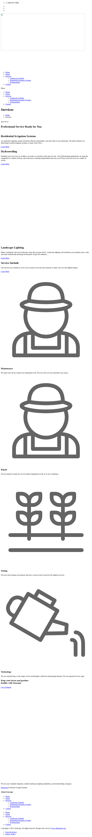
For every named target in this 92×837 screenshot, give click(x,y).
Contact (8, 84)
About (7, 74)
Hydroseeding (15, 82)
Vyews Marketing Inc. (58, 828)
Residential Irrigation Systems (20, 80)
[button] (46, 88)
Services (8, 76)
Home (7, 72)
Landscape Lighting (17, 78)
